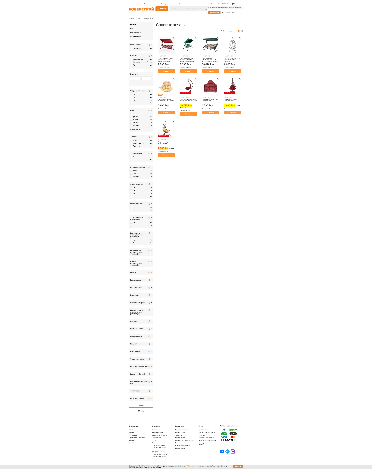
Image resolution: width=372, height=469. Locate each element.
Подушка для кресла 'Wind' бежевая (164, 142)
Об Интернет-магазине (159, 435)
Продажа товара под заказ (207, 432)
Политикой (191, 466)
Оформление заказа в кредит (184, 440)
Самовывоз (179, 435)
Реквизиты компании (158, 459)
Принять (238, 466)
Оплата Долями (180, 437)
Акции (131, 430)
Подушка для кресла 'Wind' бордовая (230, 99)
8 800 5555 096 (224, 4)
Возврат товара (180, 448)
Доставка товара (204, 430)
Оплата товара (180, 432)
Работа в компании (158, 432)
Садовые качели (135, 36)
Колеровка (202, 435)
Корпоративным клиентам (137, 437)
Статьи (154, 440)
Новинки (131, 432)
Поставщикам (156, 437)
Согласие (150, 466)
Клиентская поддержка (182, 445)
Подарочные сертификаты (207, 437)
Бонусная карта (180, 443)
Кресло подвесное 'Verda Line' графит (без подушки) (232, 59)
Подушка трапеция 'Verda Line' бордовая (210, 99)
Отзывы (154, 443)
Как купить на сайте (181, 430)
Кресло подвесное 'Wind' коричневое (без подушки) (188, 99)
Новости (131, 443)
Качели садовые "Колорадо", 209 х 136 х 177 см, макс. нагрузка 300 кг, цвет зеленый (209, 59)
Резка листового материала (207, 440)
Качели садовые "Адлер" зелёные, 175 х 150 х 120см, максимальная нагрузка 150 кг (188, 59)
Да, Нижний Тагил (214, 12)
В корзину (166, 71)
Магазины (132, 440)
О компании (156, 430)
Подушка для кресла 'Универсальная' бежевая (166, 99)
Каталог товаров (134, 426)
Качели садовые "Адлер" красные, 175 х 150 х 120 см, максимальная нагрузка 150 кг (166, 59)
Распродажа (133, 435)
